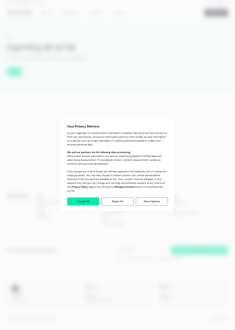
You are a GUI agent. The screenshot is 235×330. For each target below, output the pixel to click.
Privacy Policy (80, 186)
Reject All (117, 201)
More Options (152, 201)
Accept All (83, 201)
